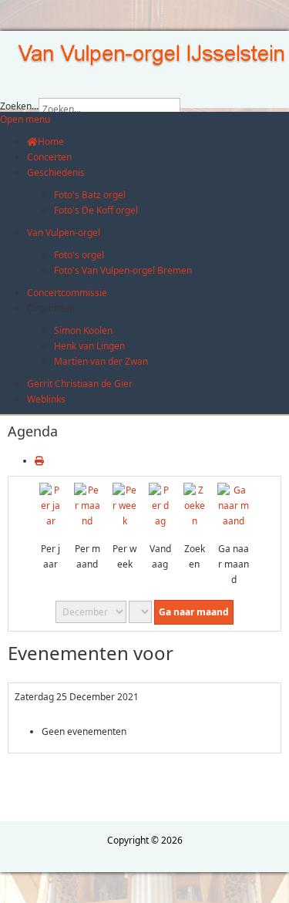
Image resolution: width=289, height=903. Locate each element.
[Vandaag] (160, 504)
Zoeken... (19, 106)
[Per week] (124, 504)
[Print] (39, 460)
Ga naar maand (194, 611)
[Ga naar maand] (233, 504)
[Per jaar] (50, 504)
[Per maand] (87, 504)
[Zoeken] (194, 504)
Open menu (25, 119)
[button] (51, 308)
